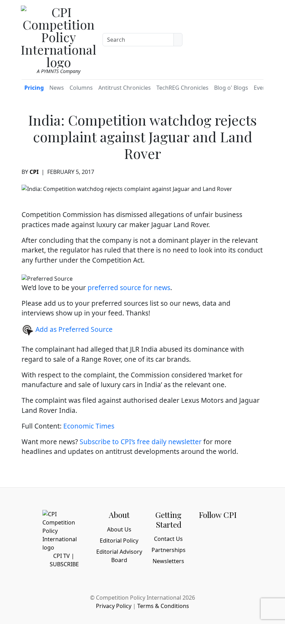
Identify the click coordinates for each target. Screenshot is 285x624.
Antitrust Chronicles (124, 87)
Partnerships (169, 550)
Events (262, 87)
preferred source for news (129, 287)
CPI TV (61, 556)
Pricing (34, 87)
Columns (81, 87)
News (56, 87)
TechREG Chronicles (182, 87)
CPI (34, 172)
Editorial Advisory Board (119, 556)
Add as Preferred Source (73, 329)
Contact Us (168, 539)
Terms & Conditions (163, 606)
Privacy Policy (113, 606)
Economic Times (88, 426)
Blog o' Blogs (231, 87)
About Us (119, 529)
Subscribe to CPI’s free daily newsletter (141, 441)
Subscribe (64, 564)
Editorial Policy (119, 540)
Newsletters (168, 561)
